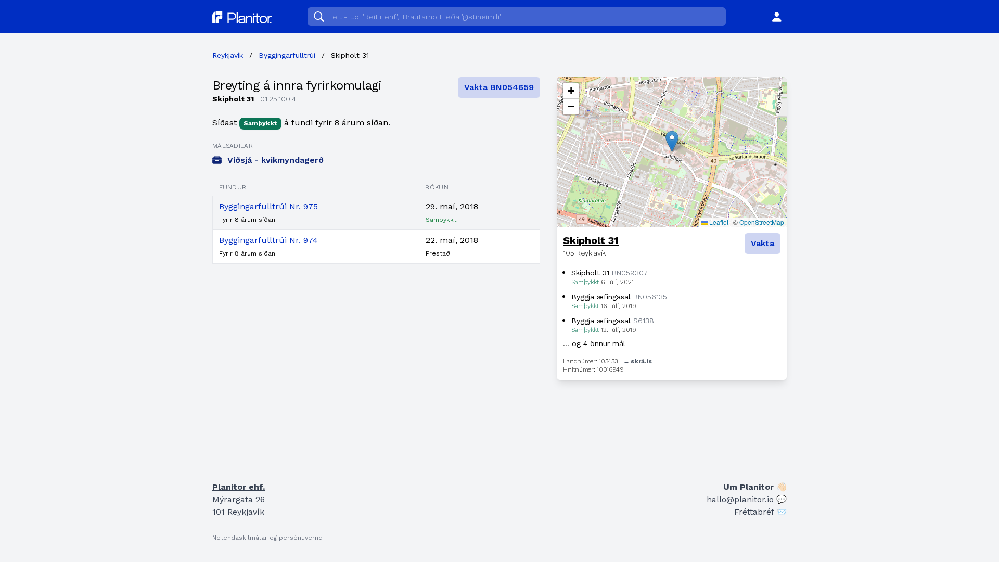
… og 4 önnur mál (594, 343)
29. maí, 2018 (452, 206)
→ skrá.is (637, 361)
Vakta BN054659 (499, 87)
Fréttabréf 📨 (760, 512)
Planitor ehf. (238, 487)
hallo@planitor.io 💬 (747, 499)
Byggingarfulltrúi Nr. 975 (268, 206)
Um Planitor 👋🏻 (755, 487)
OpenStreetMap (761, 222)
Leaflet (718, 222)
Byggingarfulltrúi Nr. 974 (268, 240)
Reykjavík (227, 55)
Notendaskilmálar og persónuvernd (267, 537)
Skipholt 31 (591, 240)
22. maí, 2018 (452, 240)
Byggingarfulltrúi (287, 55)
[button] (671, 141)
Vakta (762, 243)
